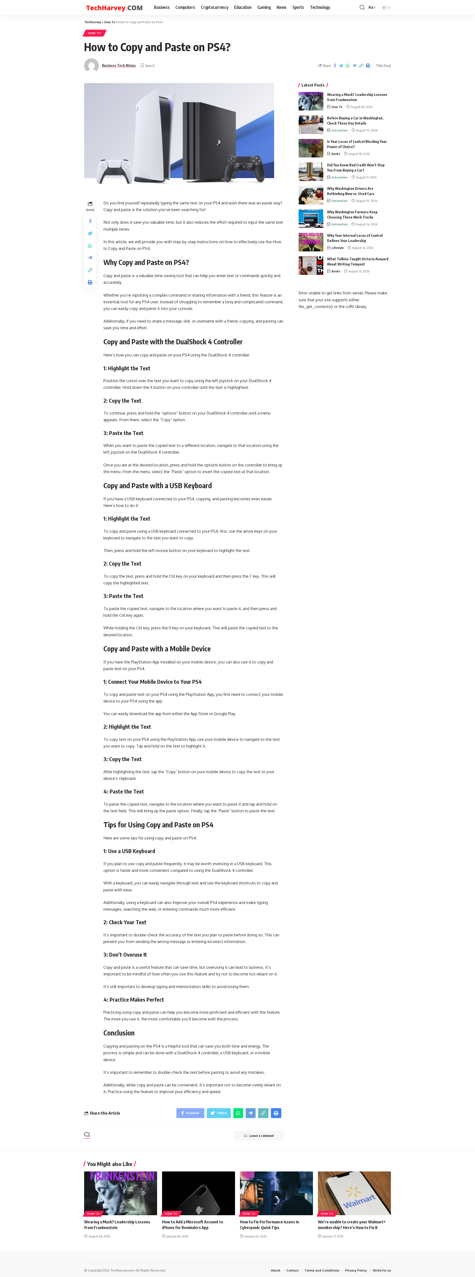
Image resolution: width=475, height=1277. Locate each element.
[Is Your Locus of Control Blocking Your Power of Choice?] (311, 148)
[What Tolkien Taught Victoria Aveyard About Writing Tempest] (311, 265)
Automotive (340, 130)
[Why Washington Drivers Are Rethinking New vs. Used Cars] (311, 195)
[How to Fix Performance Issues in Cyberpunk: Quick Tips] (276, 1193)
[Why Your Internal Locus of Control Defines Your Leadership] (311, 242)
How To (94, 33)
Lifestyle (338, 248)
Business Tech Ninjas (119, 65)
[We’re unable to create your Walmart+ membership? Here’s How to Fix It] (354, 1193)
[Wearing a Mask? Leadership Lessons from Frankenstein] (311, 101)
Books (336, 154)
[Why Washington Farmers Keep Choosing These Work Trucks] (311, 218)
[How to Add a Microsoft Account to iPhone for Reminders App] (198, 1193)
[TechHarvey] (115, 7)
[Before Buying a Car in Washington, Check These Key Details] (311, 124)
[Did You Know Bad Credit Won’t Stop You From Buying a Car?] (311, 171)
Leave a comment (261, 1136)
